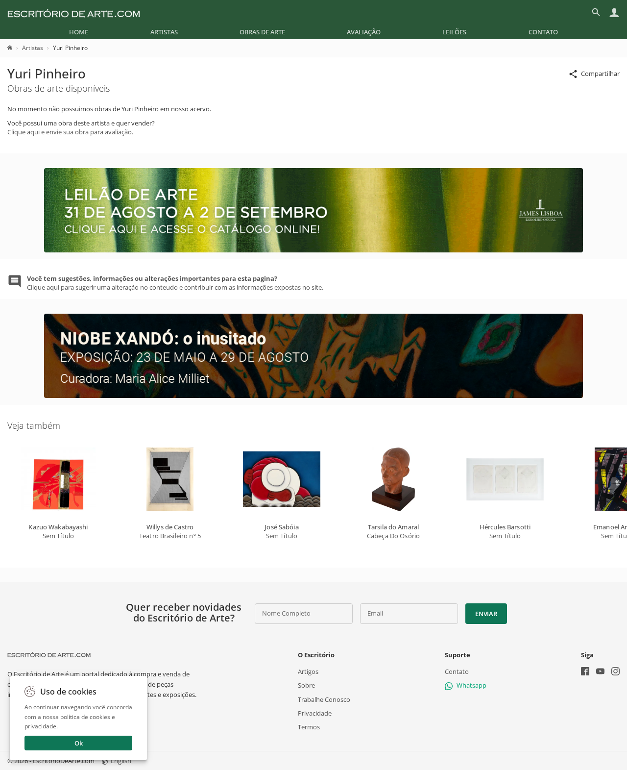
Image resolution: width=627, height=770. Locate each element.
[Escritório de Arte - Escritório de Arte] (49, 654)
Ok (78, 743)
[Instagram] (615, 672)
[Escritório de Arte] (73, 12)
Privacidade (315, 713)
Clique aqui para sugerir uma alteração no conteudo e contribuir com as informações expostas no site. (175, 283)
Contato (543, 31)
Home (78, 31)
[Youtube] (600, 672)
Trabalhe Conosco (324, 699)
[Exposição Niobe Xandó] (313, 395)
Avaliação (364, 31)
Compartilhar (600, 73)
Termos (309, 726)
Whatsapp (471, 685)
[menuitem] (78, 32)
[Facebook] (585, 672)
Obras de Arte (262, 31)
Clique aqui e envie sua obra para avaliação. (70, 131)
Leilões (454, 31)
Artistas (164, 31)
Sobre (306, 685)
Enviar (486, 613)
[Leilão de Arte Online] (313, 250)
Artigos (308, 671)
